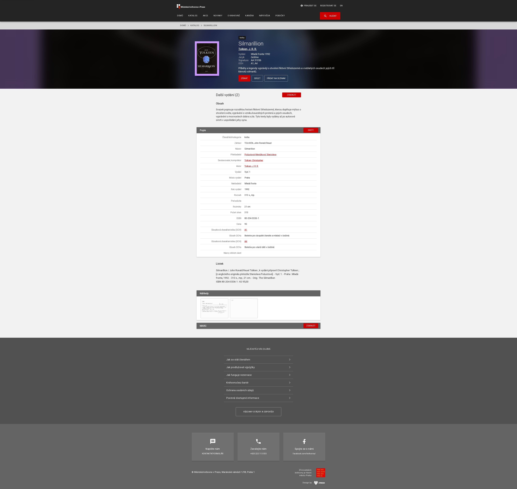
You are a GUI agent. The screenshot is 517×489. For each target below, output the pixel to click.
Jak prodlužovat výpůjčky (240, 367)
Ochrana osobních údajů (240, 390)
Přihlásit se (309, 5)
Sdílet (257, 78)
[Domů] (190, 7)
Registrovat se (328, 6)
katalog (194, 25)
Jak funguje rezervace (239, 375)
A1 (245, 230)
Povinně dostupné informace (242, 398)
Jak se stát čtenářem (238, 359)
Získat (244, 78)
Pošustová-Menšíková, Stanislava (260, 154)
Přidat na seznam (276, 78)
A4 (245, 241)
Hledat (330, 16)
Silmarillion (210, 25)
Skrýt (311, 130)
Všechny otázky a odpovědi (258, 412)
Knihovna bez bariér (237, 382)
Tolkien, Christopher (253, 160)
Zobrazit (291, 95)
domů (183, 25)
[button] (207, 59)
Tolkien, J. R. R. (247, 49)
